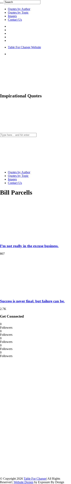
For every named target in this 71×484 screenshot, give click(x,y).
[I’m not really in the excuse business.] (25, 238)
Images (12, 16)
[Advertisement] (29, 417)
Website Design (23, 482)
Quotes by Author (19, 9)
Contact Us (15, 19)
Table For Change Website (24, 47)
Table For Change (35, 478)
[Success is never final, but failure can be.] (25, 293)
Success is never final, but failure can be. (32, 301)
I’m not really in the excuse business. (29, 246)
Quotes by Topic (18, 12)
